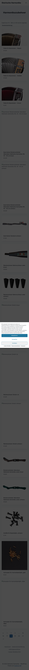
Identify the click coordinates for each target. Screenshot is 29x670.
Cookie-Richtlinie (7, 345)
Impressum (23, 345)
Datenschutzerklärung (15, 345)
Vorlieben (14, 343)
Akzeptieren (14, 335)
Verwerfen (14, 339)
